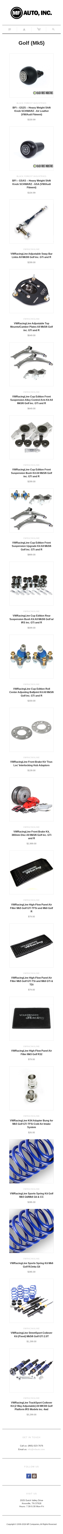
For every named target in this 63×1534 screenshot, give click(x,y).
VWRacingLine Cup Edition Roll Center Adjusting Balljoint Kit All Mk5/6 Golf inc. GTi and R (31, 692)
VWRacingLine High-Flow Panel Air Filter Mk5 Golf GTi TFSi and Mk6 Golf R (31, 908)
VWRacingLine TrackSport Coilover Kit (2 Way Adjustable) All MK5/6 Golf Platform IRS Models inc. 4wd (31, 1406)
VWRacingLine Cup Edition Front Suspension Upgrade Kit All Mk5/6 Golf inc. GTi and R (31, 546)
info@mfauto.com (36, 1449)
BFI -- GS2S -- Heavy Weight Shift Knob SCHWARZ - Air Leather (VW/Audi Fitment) (32, 111)
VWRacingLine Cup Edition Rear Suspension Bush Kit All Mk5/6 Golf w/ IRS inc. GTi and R (31, 619)
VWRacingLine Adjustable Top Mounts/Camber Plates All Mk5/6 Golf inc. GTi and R (31, 327)
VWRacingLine (31, 249)
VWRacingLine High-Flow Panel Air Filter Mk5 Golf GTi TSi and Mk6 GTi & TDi (31, 981)
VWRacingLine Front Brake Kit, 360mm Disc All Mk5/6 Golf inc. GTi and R (31, 835)
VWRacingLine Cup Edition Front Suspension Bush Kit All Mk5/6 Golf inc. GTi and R (31, 473)
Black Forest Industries (31, 103)
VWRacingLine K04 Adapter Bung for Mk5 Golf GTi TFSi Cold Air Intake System (31, 1124)
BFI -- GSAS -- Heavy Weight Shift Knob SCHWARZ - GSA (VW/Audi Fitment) (31, 184)
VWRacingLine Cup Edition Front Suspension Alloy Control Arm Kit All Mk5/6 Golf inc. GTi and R (31, 400)
